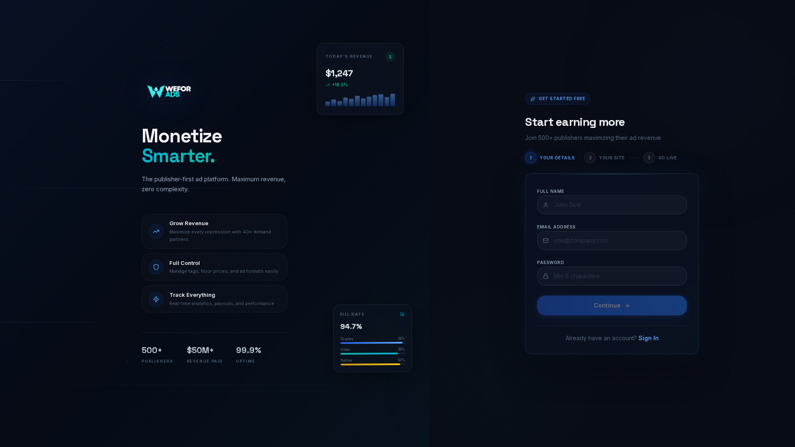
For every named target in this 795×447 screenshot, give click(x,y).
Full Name (550, 191)
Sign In (648, 337)
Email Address (556, 226)
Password (550, 262)
